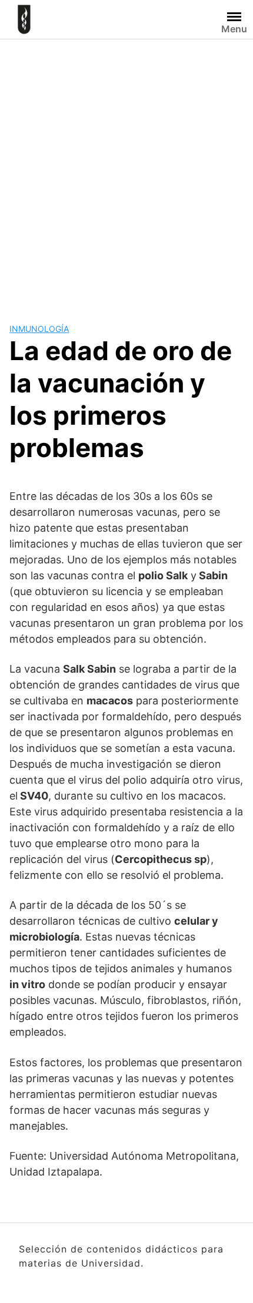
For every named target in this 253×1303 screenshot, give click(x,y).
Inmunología (39, 329)
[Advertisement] (126, 171)
